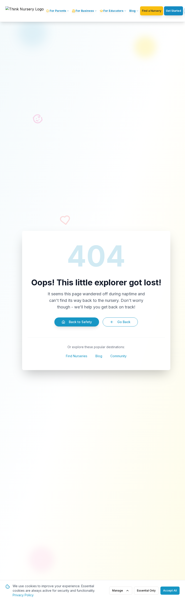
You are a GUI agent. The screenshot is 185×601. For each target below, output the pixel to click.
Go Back (123, 322)
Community (118, 356)
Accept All (170, 590)
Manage (117, 590)
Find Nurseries (76, 356)
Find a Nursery (151, 10)
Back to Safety (80, 322)
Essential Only (146, 590)
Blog (98, 356)
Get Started (173, 10)
